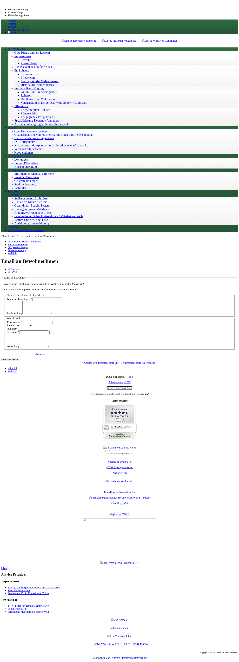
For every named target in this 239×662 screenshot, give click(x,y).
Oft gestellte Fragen (18, 247)
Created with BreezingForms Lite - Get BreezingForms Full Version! (119, 362)
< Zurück (12, 368)
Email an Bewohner (18, 244)
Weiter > (12, 371)
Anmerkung (13, 346)
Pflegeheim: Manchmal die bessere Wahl (28, 611)
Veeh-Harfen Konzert (19, 590)
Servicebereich (24, 236)
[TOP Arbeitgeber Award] (119, 467)
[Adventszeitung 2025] (119, 388)
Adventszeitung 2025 (120, 382)
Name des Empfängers (19, 299)
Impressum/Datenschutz (134, 657)
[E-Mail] (13, 272)
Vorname (12, 328)
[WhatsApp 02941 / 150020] (159, 40)
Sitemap (116, 657)
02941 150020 (140, 644)
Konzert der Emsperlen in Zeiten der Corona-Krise (34, 587)
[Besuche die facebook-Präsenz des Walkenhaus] (119, 619)
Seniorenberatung (17, 250)
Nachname (13, 332)
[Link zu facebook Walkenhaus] (79, 40)
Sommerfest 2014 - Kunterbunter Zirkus (28, 593)
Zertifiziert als (120, 473)
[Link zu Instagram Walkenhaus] (119, 40)
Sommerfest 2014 (17, 608)
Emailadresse (14, 322)
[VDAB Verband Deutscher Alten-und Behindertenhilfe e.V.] (119, 557)
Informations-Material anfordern (24, 241)
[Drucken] (13, 269)
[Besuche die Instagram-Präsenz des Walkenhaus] (119, 628)
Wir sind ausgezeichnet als (119, 481)
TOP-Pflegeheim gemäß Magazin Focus (28, 605)
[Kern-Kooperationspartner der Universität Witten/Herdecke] (120, 497)
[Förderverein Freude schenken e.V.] (119, 562)
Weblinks (12, 253)
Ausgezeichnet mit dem (119, 462)
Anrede (11, 325)
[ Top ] (129, 376)
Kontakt (96, 657)
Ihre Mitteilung (14, 313)
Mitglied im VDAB (119, 514)
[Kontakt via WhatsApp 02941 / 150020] (119, 636)
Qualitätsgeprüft (119, 503)
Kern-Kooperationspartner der (119, 492)
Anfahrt (106, 657)
